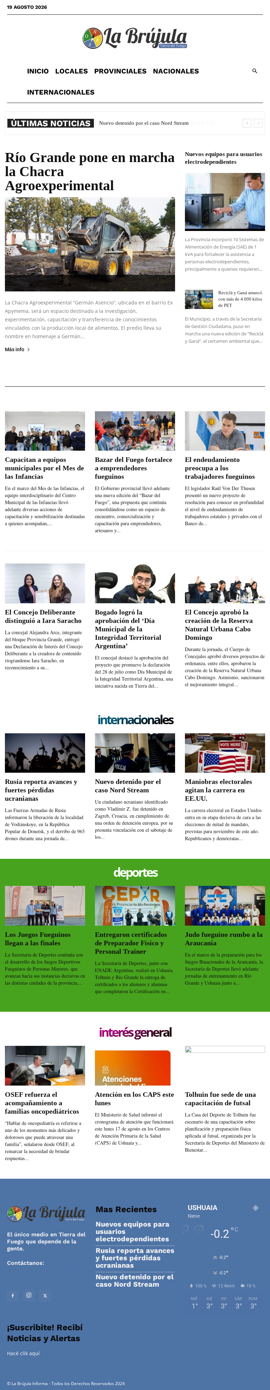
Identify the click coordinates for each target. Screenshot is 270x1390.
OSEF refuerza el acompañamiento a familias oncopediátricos (42, 1102)
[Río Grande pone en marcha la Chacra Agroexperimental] (90, 244)
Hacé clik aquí (23, 1353)
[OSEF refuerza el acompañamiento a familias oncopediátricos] (45, 1066)
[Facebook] (12, 1296)
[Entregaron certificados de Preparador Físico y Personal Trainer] (135, 906)
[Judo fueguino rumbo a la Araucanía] (225, 906)
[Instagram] (28, 1295)
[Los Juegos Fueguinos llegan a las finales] (45, 906)
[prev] (247, 123)
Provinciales (120, 71)
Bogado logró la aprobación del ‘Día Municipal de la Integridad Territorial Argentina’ (128, 629)
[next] (258, 123)
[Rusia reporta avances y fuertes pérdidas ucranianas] (45, 753)
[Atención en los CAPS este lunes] (135, 1066)
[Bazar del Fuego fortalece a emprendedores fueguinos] (135, 431)
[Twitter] (45, 1296)
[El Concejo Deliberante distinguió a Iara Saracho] (45, 583)
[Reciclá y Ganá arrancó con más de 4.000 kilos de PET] (199, 299)
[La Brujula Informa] (135, 38)
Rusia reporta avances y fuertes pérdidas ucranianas (41, 790)
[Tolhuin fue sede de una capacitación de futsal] (225, 1066)
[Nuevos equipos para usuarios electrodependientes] (225, 202)
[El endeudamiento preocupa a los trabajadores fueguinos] (225, 431)
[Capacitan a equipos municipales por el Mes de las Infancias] (45, 431)
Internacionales (61, 92)
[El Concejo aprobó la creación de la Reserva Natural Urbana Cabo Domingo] (225, 583)
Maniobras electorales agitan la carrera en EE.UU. (153, 123)
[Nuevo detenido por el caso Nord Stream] (135, 753)
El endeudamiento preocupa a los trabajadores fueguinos (220, 468)
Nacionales (176, 71)
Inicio (38, 71)
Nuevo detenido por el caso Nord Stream (135, 1280)
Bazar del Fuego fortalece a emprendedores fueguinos (133, 468)
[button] (254, 71)
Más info (14, 349)
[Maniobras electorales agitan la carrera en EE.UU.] (225, 753)
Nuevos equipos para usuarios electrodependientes (132, 1232)
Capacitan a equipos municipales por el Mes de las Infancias (44, 468)
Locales (71, 71)
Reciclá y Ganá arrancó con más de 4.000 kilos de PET (240, 299)
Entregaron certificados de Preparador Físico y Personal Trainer (131, 943)
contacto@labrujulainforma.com (52, 1270)
